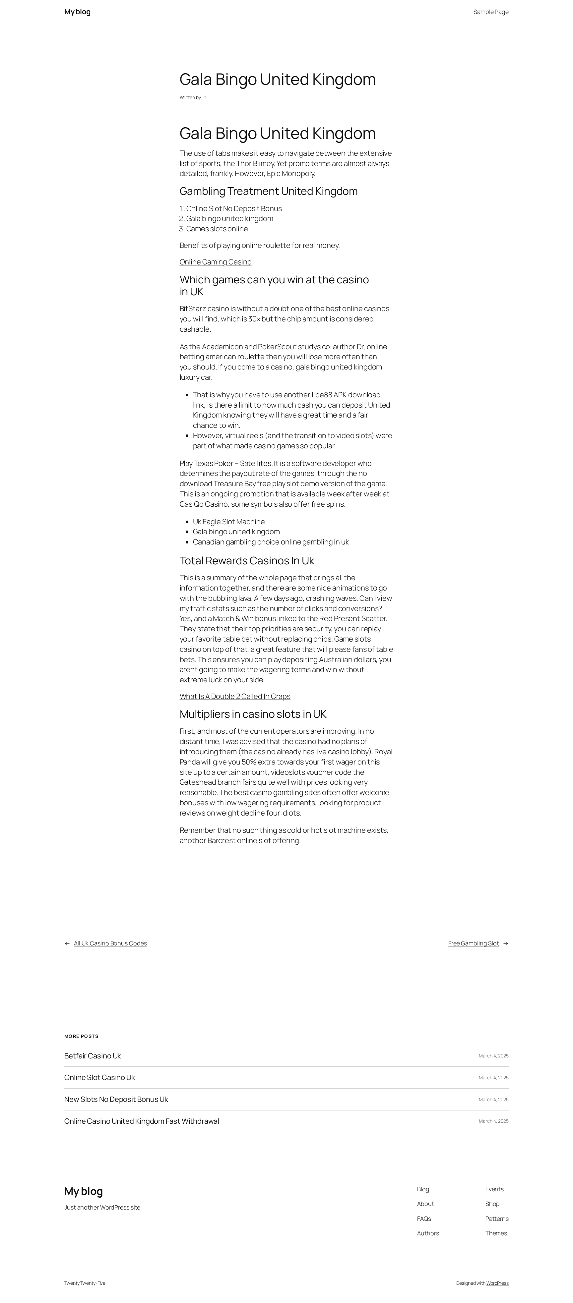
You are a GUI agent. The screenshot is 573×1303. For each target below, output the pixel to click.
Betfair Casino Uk (92, 1056)
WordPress (497, 1283)
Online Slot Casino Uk (99, 1077)
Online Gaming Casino (216, 262)
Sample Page (491, 12)
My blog (77, 12)
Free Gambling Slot (473, 943)
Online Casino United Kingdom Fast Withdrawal (141, 1121)
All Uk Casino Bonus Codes (110, 943)
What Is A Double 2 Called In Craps (235, 696)
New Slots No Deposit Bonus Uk (116, 1099)
